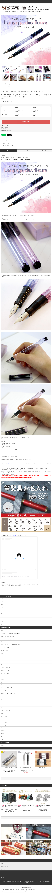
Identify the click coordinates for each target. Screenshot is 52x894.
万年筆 (5, 85)
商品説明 (8, 150)
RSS (24, 882)
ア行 (5, 83)
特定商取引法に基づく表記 (6, 130)
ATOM (27, 882)
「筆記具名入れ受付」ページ (39, 471)
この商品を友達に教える (6, 143)
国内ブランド (9, 86)
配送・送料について (16, 881)
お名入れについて (4, 125)
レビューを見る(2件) (5, 139)
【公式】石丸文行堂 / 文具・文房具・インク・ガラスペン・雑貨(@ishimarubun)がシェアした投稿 (23, 576)
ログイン (2, 874)
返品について (3, 128)
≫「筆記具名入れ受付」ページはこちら (8, 474)
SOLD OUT (26, 122)
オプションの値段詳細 (5, 127)
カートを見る (29, 874)
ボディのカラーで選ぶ (34, 91)
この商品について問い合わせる (7, 145)
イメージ (26, 150)
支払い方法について (9, 881)
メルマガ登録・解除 (46, 881)
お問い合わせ (3, 877)
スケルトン (41, 91)
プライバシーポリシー (38, 881)
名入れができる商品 (7, 84)
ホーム (2, 83)
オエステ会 (8, 83)
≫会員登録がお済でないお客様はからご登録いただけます (12, 469)
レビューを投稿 (4, 140)
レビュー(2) (43, 150)
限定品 (8, 85)
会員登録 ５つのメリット (6, 745)
